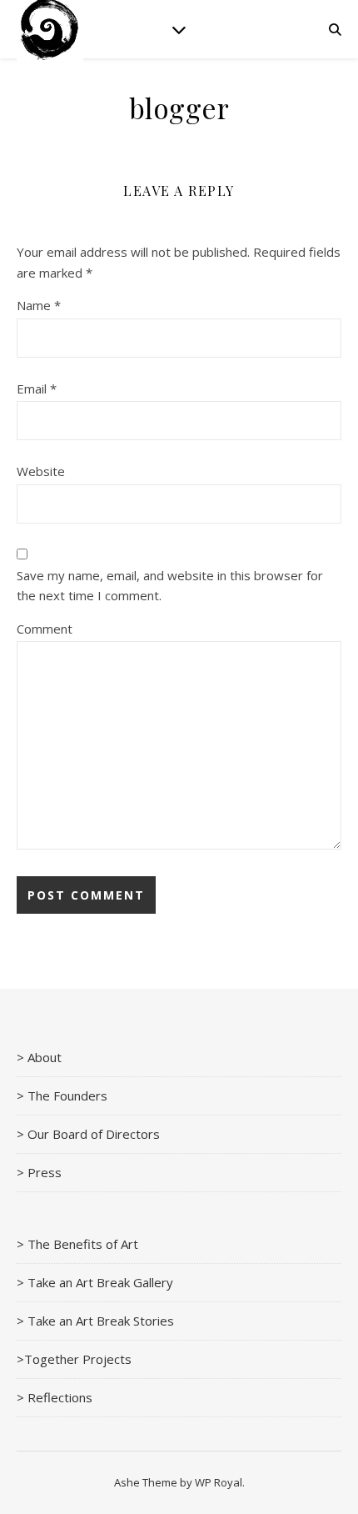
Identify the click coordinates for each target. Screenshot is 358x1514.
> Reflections (54, 1397)
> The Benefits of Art (77, 1244)
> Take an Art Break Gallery (95, 1282)
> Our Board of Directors (88, 1133)
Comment (44, 628)
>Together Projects (74, 1359)
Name (39, 305)
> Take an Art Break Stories (95, 1320)
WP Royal (218, 1482)
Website (41, 471)
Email (37, 388)
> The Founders (62, 1095)
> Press (39, 1172)
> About (39, 1057)
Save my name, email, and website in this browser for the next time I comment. (170, 585)
